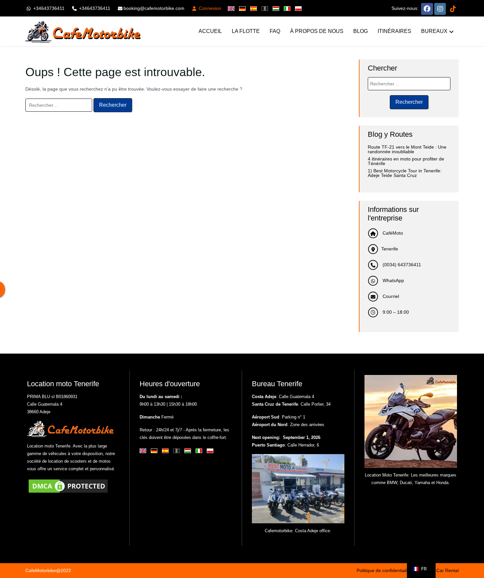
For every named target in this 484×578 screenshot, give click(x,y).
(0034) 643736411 (401, 264)
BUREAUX (434, 31)
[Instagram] (440, 8)
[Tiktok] (453, 8)
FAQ (275, 31)
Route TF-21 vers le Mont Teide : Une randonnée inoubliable (407, 149)
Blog (360, 31)
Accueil (210, 31)
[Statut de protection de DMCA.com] (68, 485)
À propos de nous (316, 31)
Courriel (390, 296)
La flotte (246, 31)
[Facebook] (427, 8)
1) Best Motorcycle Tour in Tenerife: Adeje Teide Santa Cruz (405, 173)
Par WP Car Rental (439, 570)
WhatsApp (392, 280)
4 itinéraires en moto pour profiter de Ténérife (406, 161)
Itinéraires (394, 31)
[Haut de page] (473, 551)
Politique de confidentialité (384, 570)
